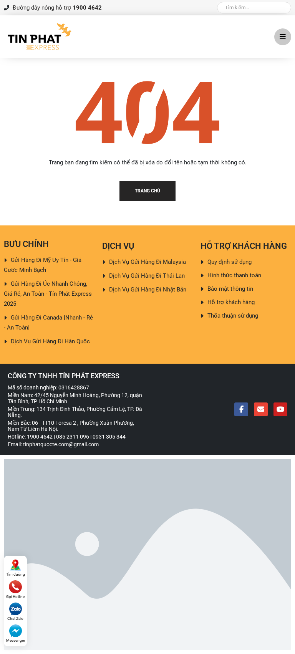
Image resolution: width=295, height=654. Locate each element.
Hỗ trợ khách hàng (231, 302)
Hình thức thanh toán (234, 275)
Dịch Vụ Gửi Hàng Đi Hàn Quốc (50, 341)
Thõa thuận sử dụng (232, 315)
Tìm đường (15, 574)
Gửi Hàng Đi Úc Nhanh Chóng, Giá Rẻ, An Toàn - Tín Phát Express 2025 (48, 293)
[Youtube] (280, 409)
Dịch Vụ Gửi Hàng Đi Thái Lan (147, 275)
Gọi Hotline (15, 596)
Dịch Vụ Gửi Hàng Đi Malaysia (147, 261)
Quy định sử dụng (229, 261)
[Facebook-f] (241, 409)
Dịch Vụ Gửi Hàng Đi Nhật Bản (147, 289)
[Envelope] (261, 409)
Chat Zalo (15, 618)
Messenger (15, 640)
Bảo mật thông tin (230, 288)
